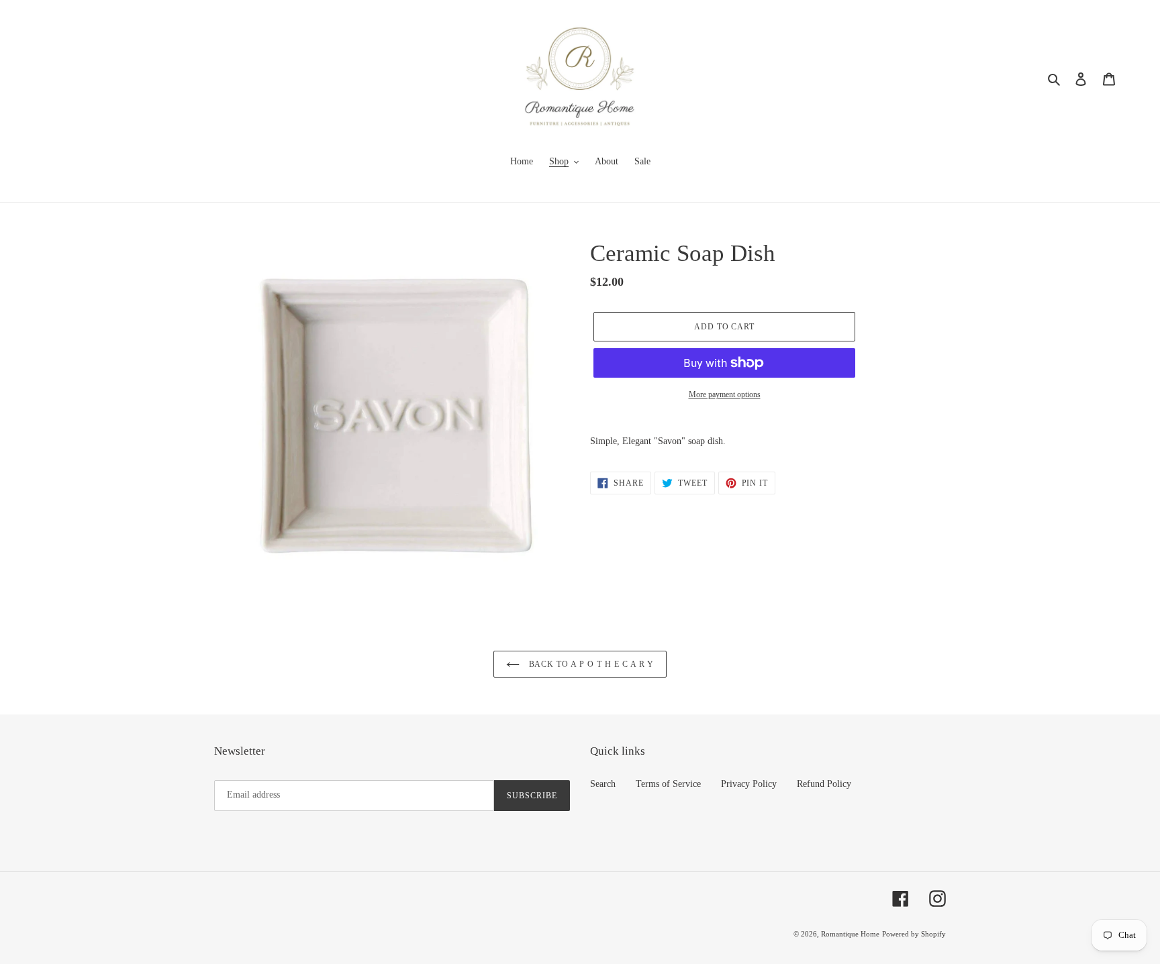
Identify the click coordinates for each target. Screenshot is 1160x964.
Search (603, 784)
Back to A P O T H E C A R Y (590, 664)
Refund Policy (824, 784)
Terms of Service (668, 784)
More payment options (725, 394)
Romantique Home (850, 934)
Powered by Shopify (914, 934)
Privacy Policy (749, 784)
